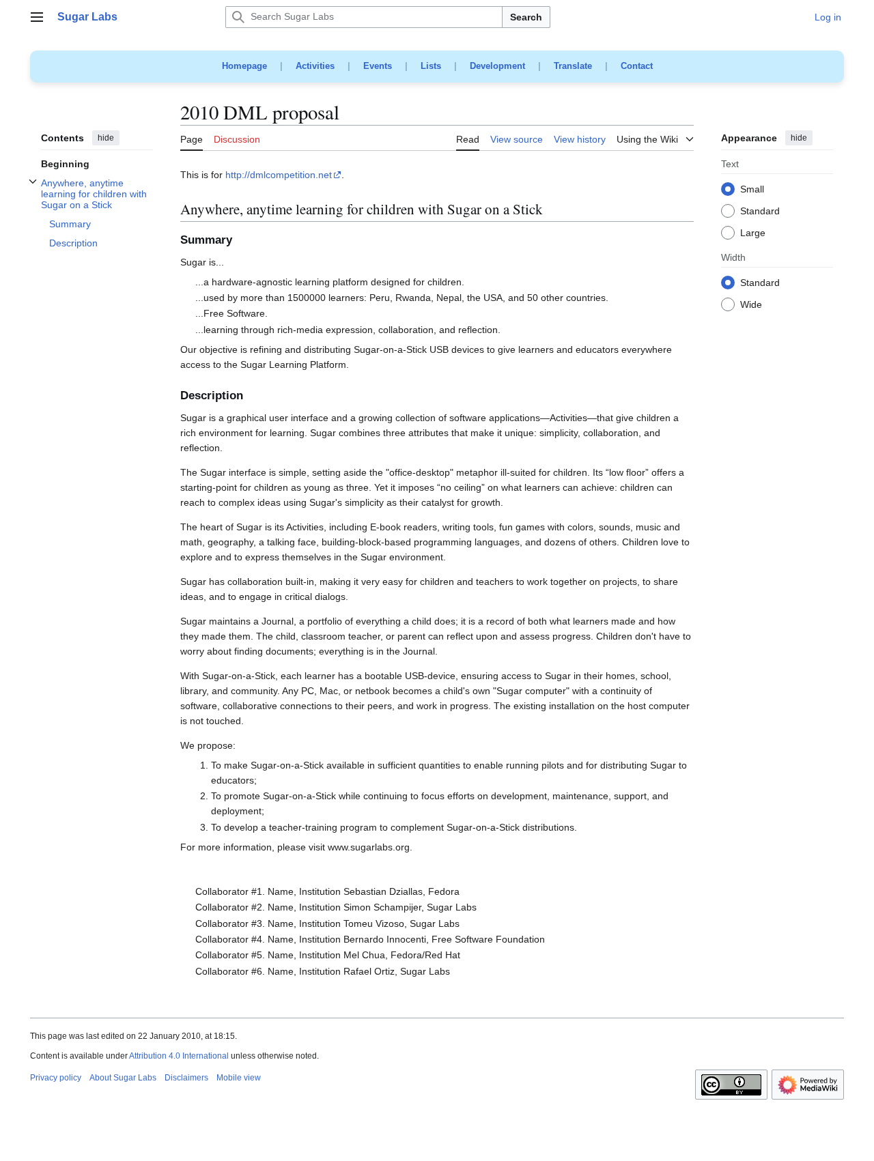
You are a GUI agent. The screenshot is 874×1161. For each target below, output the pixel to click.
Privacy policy (55, 1078)
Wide (751, 305)
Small (752, 189)
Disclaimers (186, 1078)
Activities (315, 66)
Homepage (244, 66)
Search (526, 17)
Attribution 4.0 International (179, 1056)
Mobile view (238, 1078)
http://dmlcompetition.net (278, 174)
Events (377, 66)
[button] (37, 17)
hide (106, 138)
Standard (760, 211)
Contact (637, 66)
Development (497, 66)
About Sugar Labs (122, 1078)
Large (752, 233)
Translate (573, 66)
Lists (431, 66)
